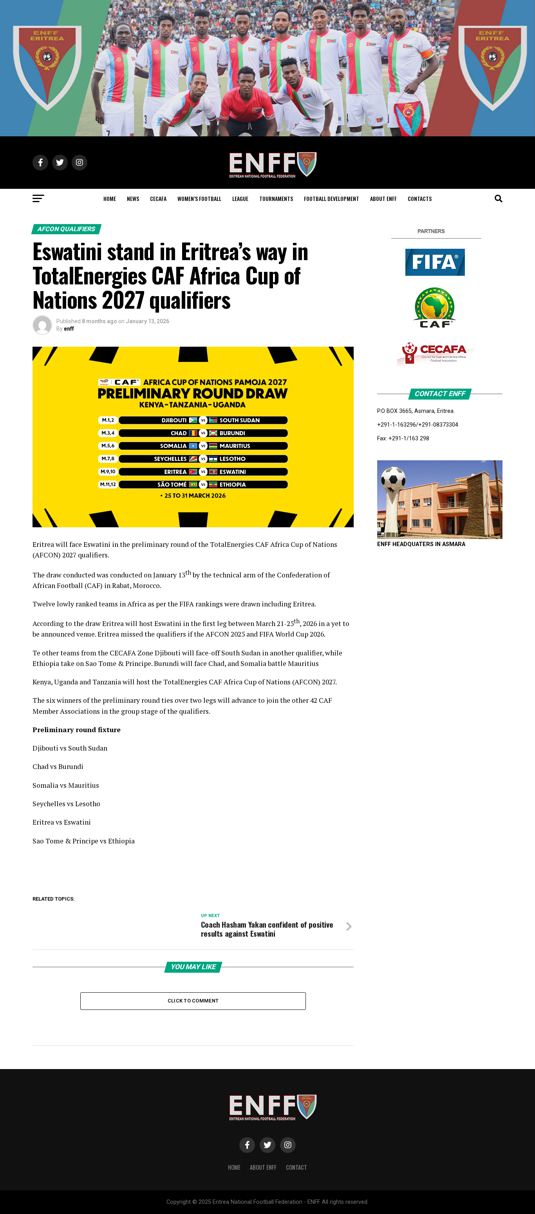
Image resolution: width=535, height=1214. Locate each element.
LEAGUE (240, 198)
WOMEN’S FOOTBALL (199, 198)
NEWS (133, 198)
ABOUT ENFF (383, 198)
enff (69, 329)
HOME (109, 198)
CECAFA (158, 198)
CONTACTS (420, 198)
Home (234, 1167)
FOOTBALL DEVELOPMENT (331, 198)
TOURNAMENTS (276, 198)
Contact (296, 1167)
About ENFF (263, 1167)
